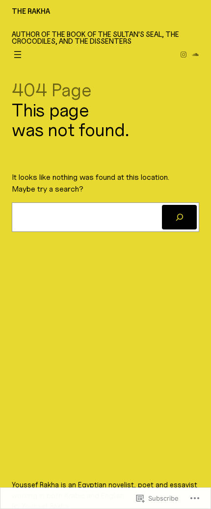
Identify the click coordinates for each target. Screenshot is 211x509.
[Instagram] (183, 54)
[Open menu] (18, 54)
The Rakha (31, 11)
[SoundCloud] (195, 54)
